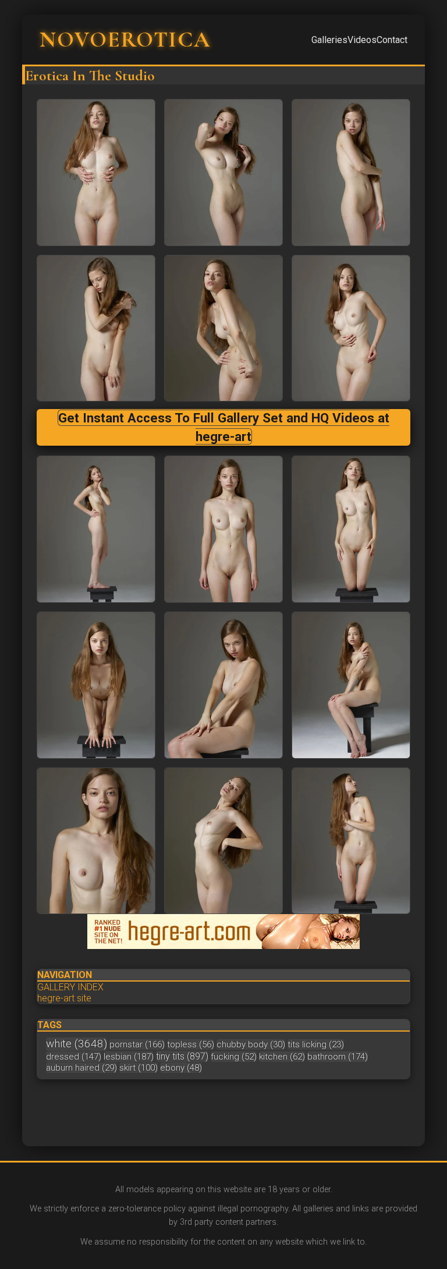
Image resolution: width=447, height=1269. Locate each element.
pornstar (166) (137, 1044)
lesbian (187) (129, 1056)
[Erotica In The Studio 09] (96, 685)
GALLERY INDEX (70, 987)
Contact (392, 39)
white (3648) (76, 1043)
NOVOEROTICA (125, 39)
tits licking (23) (316, 1044)
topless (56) (190, 1044)
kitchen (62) (282, 1056)
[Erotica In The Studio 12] (96, 841)
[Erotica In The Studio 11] (351, 685)
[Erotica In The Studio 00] (96, 172)
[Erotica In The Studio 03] (96, 328)
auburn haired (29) (81, 1067)
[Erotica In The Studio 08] (351, 529)
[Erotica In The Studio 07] (223, 529)
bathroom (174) (337, 1056)
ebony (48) (181, 1067)
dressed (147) (73, 1056)
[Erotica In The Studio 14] (351, 841)
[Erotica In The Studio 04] (223, 328)
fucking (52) (234, 1056)
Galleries (329, 39)
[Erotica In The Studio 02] (351, 172)
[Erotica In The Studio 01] (223, 172)
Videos (362, 39)
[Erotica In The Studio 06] (96, 529)
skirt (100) (138, 1067)
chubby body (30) (251, 1044)
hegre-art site (64, 998)
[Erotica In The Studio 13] (223, 841)
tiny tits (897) (182, 1056)
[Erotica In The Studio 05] (351, 328)
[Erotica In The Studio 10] (223, 685)
